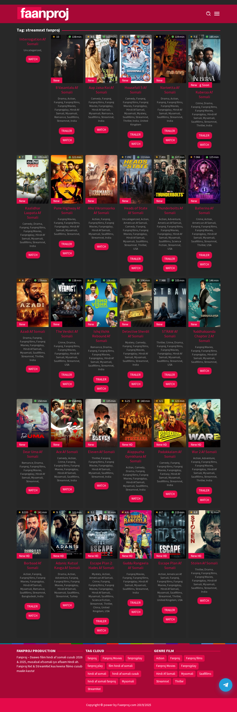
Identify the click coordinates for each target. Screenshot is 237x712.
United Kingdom (139, 122)
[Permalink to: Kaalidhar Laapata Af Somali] (32, 179)
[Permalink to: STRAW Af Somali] (170, 302)
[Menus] (216, 14)
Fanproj (58, 102)
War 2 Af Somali (204, 451)
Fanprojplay (62, 109)
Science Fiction (101, 600)
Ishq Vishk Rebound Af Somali (101, 336)
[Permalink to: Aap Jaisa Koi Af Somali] (101, 58)
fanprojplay (135, 658)
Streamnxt (63, 120)
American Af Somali (135, 222)
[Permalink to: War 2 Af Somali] (204, 423)
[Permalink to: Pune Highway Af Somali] (67, 179)
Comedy (96, 98)
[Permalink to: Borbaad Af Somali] (32, 534)
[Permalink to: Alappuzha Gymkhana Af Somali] (135, 423)
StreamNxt (94, 689)
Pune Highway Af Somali (67, 210)
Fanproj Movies (66, 106)
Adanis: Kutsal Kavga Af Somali (67, 565)
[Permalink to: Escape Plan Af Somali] (170, 534)
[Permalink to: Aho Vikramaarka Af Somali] (101, 179)
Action (71, 98)
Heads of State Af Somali (135, 210)
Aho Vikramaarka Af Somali (101, 210)
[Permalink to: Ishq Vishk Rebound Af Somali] (101, 302)
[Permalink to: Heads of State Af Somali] (135, 179)
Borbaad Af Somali (32, 565)
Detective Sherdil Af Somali (135, 333)
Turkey (74, 596)
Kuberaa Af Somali (204, 94)
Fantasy (165, 474)
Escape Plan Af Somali (170, 565)
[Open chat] (225, 685)
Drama (62, 98)
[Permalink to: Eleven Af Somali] (101, 423)
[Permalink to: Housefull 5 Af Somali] (135, 58)
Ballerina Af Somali (204, 210)
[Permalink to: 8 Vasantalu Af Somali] (67, 58)
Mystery (141, 113)
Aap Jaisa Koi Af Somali (101, 89)
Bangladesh (29, 596)
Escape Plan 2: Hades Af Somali (101, 565)
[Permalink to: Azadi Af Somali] (32, 302)
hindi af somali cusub (125, 674)
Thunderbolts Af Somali (170, 210)
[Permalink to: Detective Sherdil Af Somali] (135, 302)
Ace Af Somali (67, 451)
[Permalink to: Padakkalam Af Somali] (170, 423)
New (56, 80)
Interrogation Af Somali (32, 41)
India (74, 120)
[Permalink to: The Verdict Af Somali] (67, 302)
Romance (60, 117)
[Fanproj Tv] (50, 13)
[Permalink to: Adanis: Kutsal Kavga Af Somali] (67, 534)
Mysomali (71, 113)
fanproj (92, 658)
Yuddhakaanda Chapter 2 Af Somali (204, 336)
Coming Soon (200, 85)
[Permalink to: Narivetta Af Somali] (170, 58)
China (96, 607)
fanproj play (95, 666)
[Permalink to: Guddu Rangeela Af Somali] (135, 534)
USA (135, 248)
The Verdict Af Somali (67, 333)
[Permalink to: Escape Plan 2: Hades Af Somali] (101, 534)
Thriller (127, 120)
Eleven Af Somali (101, 451)
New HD (127, 444)
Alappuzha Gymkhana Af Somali (135, 456)
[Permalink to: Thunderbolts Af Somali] (170, 179)
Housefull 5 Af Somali (136, 89)
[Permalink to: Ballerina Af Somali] (204, 179)
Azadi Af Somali (32, 331)
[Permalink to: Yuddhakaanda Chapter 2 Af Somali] (204, 302)
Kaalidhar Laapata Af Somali (32, 213)
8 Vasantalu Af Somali (67, 89)
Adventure (174, 219)
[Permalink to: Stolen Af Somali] (204, 534)
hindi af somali (97, 674)
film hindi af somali (121, 666)
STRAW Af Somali (170, 333)
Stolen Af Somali (204, 563)
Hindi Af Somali (101, 109)
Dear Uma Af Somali (33, 454)
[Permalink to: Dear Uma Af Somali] (32, 423)
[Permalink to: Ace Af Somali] (67, 423)
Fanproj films (71, 102)
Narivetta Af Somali (170, 89)
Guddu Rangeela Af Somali (135, 565)
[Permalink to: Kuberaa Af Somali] (204, 58)
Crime (199, 103)
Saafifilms (73, 117)
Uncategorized (32, 50)
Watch (32, 59)
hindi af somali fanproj (102, 681)
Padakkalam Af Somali (170, 454)
